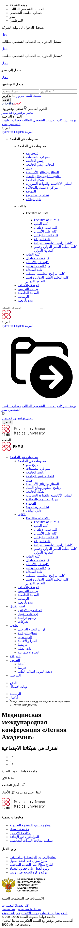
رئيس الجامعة (35, 160)
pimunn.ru (8, 909)
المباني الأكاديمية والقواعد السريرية (49, 183)
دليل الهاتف (33, 199)
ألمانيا (21, 664)
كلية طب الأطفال (45, 227)
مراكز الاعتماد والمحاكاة (42, 187)
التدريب (15, 660)
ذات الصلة (24, 648)
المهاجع (31, 191)
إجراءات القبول (28, 614)
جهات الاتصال (19, 686)
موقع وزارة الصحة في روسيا (29, 872)
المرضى (15, 675)
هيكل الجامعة (35, 180)
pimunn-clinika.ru (29, 909)
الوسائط (23, 296)
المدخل (7, 422)
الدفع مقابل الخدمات (53, 913)
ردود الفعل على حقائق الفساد (29, 868)
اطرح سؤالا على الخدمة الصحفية (31, 864)
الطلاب (14, 625)
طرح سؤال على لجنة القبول (28, 861)
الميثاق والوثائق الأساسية (42, 172)
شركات (23, 621)
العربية (29, 132)
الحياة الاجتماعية (29, 652)
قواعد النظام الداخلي (32, 629)
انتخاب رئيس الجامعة (40, 164)
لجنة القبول (17, 606)
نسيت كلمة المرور (29, 95)
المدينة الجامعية (28, 293)
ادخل (5, 34)
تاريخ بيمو (32, 153)
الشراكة (15, 656)
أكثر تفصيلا (22, 905)
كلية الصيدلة (42, 239)
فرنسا (22, 667)
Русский (7, 132)
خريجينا (23, 644)
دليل (29, 168)
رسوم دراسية (27, 618)
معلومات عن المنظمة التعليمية (30, 825)
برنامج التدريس (28, 289)
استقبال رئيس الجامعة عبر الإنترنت (33, 857)
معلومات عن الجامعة (24, 457)
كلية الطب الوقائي (46, 235)
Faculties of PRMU (46, 220)
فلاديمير (7, 112)
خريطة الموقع (11, 913)
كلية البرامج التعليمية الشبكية (53, 243)
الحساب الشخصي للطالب (39, 120)
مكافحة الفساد (19, 829)
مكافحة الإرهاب (20, 833)
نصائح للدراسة (27, 633)
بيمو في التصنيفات (38, 157)
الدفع (13, 683)
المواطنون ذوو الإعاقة (24, 837)
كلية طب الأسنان (45, 231)
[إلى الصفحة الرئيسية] (18, 104)
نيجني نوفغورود (23, 112)
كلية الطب (41, 223)
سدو (4, 124)
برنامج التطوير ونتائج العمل (43, 176)
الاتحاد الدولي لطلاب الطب (35, 671)
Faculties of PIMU (38, 518)
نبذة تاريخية (25, 300)
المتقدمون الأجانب (30, 610)
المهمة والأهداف (28, 285)
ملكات (22, 514)
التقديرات (8, 905)
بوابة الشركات (66, 120)
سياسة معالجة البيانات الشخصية (31, 840)
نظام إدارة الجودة (37, 195)
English (19, 132)
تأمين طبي (25, 637)
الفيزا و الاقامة (27, 641)
